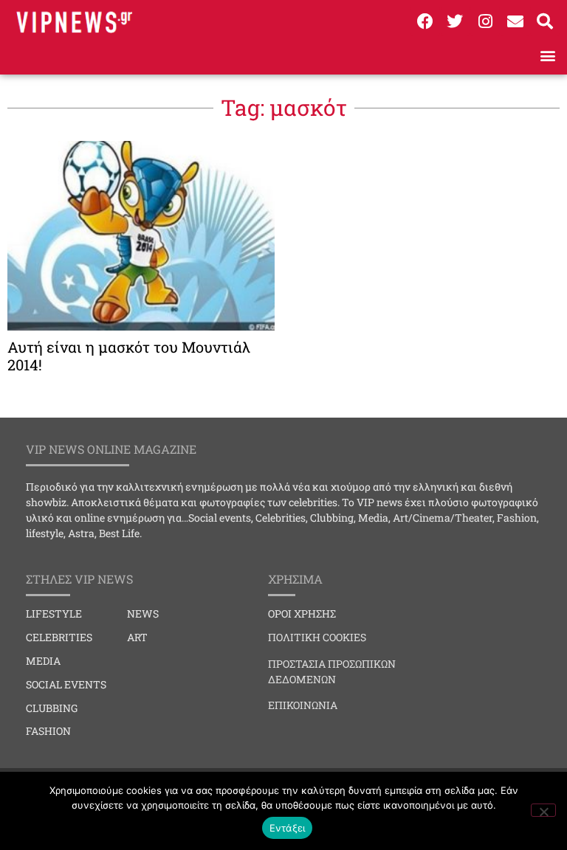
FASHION (48, 731)
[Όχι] (543, 810)
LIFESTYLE (54, 614)
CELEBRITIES (59, 637)
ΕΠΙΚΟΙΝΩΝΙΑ (302, 705)
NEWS (143, 614)
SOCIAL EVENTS (66, 684)
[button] (547, 55)
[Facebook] (425, 21)
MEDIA (43, 661)
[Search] (545, 21)
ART (137, 637)
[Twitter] (455, 21)
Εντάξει (287, 828)
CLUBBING (52, 708)
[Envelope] (515, 21)
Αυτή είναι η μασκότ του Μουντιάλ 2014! (128, 355)
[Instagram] (485, 21)
